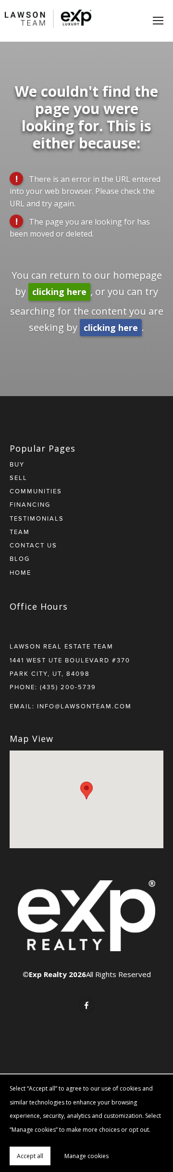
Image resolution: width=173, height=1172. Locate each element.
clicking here (59, 291)
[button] (86, 790)
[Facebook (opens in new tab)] (86, 1005)
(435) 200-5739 (68, 687)
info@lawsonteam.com (84, 706)
